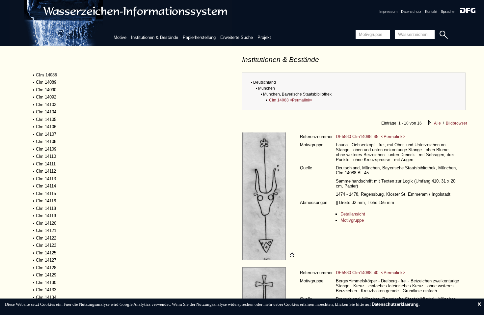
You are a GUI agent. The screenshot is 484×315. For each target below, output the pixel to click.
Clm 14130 (46, 282)
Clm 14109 (46, 149)
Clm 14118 (46, 208)
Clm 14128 (46, 267)
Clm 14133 (46, 289)
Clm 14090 (46, 89)
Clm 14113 (46, 178)
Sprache (447, 12)
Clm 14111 (46, 163)
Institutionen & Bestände (154, 37)
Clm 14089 (46, 82)
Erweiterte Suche (236, 37)
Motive (120, 37)
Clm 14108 (46, 141)
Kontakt (431, 12)
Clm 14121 (46, 230)
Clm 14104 (46, 111)
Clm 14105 (46, 119)
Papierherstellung (199, 37)
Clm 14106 (46, 126)
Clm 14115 (46, 193)
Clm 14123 (46, 245)
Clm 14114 (46, 186)
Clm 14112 (46, 171)
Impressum (388, 12)
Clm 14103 (46, 104)
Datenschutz (411, 12)
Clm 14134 (46, 297)
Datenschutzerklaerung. (396, 304)
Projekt (264, 37)
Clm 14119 (46, 215)
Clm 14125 (46, 252)
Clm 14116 (46, 200)
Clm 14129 (46, 274)
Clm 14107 (46, 134)
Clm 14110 (46, 156)
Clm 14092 (46, 97)
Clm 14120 (46, 223)
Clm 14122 (46, 238)
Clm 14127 (46, 260)
